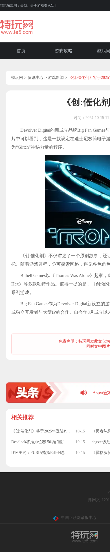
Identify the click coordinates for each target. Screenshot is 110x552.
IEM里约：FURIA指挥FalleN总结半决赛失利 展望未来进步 (40, 453)
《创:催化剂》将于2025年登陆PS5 (40, 431)
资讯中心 (35, 77)
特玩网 (17, 77)
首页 (21, 50)
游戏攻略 (63, 50)
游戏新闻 (56, 77)
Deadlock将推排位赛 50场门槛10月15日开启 (40, 442)
